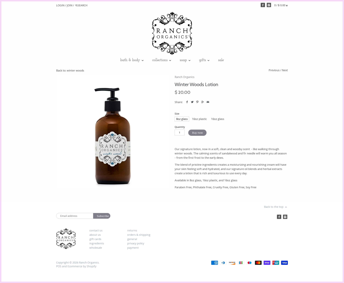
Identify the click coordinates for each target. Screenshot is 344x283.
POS (58, 266)
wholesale (95, 247)
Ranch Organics (184, 77)
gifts (203, 60)
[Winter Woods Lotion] (112, 131)
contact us (96, 230)
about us (95, 235)
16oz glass (217, 119)
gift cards (95, 239)
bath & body (130, 60)
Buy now (197, 132)
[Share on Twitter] (192, 102)
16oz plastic (199, 119)
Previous (274, 70)
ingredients (96, 243)
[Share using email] (208, 102)
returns (132, 230)
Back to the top (274, 207)
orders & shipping (138, 235)
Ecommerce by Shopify (81, 266)
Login (60, 5)
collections (160, 60)
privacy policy (135, 243)
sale (221, 60)
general (132, 239)
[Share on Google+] (202, 102)
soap (184, 60)
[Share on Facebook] (187, 102)
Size (177, 113)
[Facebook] (263, 5)
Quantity (180, 127)
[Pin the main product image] (197, 102)
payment (133, 247)
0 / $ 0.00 (280, 5)
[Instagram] (269, 5)
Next (285, 70)
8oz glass (182, 119)
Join (69, 5)
